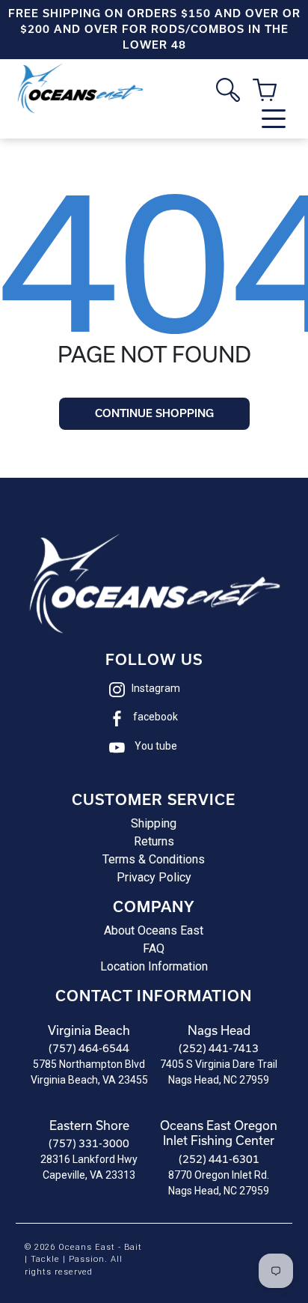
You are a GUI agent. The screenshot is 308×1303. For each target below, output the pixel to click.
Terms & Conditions (153, 859)
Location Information (154, 966)
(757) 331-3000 (89, 1143)
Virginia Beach (89, 1030)
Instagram (156, 688)
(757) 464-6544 (89, 1048)
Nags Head (219, 1030)
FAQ (153, 948)
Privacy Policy (154, 877)
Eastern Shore (89, 1125)
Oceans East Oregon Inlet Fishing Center (218, 1132)
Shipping (153, 823)
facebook (155, 717)
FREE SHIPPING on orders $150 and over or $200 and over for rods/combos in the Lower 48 (154, 29)
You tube (156, 746)
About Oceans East (153, 930)
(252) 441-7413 (219, 1048)
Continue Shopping (154, 413)
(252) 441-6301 (219, 1158)
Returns (154, 841)
